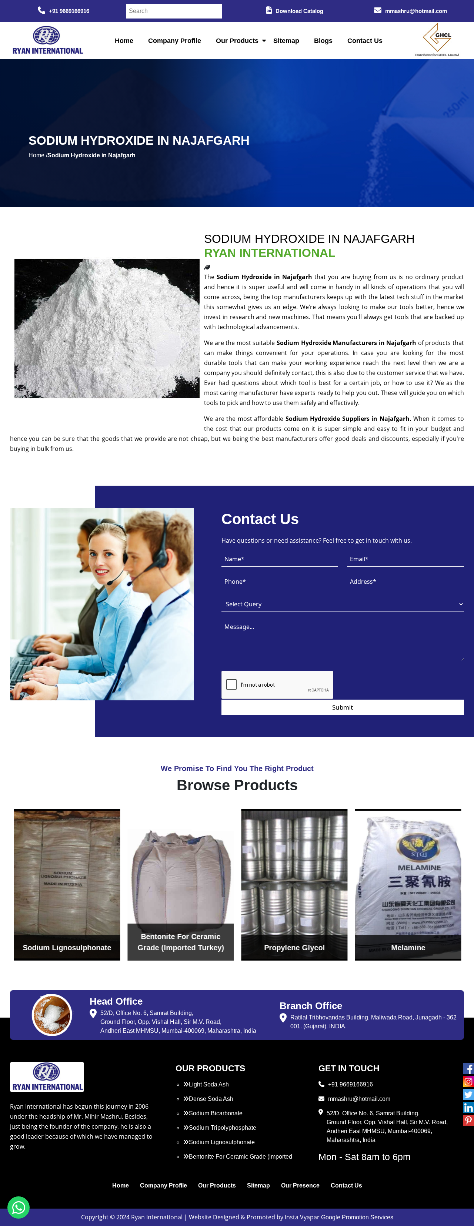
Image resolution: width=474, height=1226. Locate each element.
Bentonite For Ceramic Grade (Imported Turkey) (237, 1161)
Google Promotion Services (357, 1217)
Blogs (323, 40)
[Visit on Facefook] (468, 1068)
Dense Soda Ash (211, 1099)
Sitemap (286, 40)
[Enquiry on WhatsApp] (18, 1207)
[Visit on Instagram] (468, 1081)
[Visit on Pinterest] (468, 1120)
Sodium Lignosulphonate (222, 1142)
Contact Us (365, 40)
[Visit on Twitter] (468, 1094)
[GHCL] (437, 40)
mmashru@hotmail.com (416, 11)
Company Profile (174, 40)
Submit (342, 707)
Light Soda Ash (209, 1084)
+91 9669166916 (69, 11)
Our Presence (300, 1185)
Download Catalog (299, 11)
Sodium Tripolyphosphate (222, 1128)
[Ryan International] (47, 40)
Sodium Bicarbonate (216, 1113)
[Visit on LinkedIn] (468, 1107)
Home (124, 40)
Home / (38, 155)
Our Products (237, 40)
